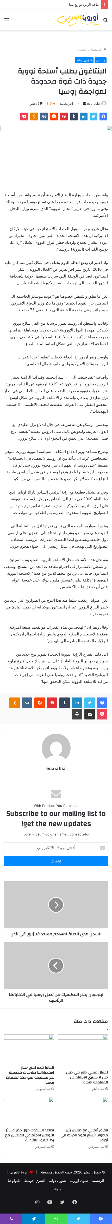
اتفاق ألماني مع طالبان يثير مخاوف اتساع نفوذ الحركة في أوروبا (84, 1135)
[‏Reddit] (54, 116)
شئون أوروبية (79, 1180)
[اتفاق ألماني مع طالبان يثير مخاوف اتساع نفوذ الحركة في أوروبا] (83, 1111)
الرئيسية (96, 49)
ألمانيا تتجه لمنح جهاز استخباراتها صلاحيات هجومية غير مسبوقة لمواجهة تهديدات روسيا (30, 1075)
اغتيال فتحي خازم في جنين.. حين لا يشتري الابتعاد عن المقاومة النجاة (86, 1077)
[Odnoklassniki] (34, 116)
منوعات (56, 1189)
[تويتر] (93, 116)
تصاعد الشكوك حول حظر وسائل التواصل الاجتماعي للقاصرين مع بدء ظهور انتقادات (29, 1135)
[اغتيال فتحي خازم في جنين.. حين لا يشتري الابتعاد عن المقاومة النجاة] (83, 1050)
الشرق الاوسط (34, 1180)
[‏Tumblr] (74, 116)
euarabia (93, 104)
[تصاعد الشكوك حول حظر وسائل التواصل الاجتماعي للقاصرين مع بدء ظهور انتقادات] (29, 1111)
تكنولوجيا (14, 1180)
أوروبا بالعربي (19, 1172)
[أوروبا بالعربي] (78, 20)
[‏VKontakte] (44, 116)
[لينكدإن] (84, 116)
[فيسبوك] (103, 116)
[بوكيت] (24, 116)
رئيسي (83, 49)
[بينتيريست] (64, 116)
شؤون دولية (84, 60)
